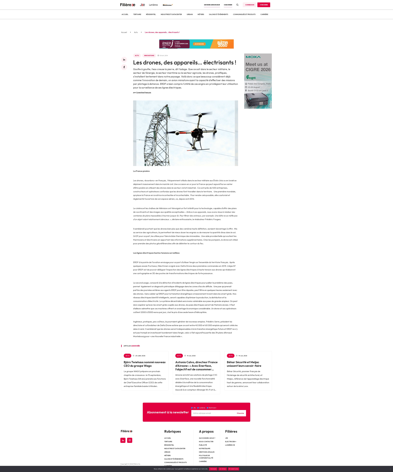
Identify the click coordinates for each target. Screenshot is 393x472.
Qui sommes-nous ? (207, 438)
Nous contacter (206, 441)
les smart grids (225, 294)
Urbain (190, 14)
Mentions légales (207, 452)
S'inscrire (240, 413)
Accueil (125, 14)
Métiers (201, 14)
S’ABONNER (228, 5)
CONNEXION (249, 5)
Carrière (264, 14)
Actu (136, 32)
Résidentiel (151, 14)
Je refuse (222, 469)
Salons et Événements (218, 14)
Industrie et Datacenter (171, 14)
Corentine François (143, 92)
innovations (149, 55)
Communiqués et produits (244, 14)
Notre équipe (204, 448)
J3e (226, 438)
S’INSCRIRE (264, 5)
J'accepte (213, 469)
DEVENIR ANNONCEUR (212, 5)
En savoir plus (233, 469)
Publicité (203, 445)
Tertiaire (137, 14)
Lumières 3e (230, 445)
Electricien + (230, 441)
